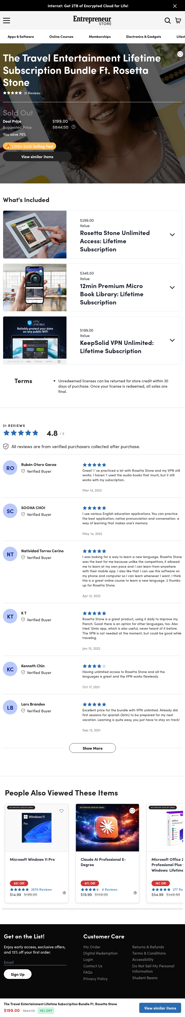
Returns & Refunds (148, 946)
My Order (91, 946)
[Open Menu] (8, 20)
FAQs (87, 972)
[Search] (167, 20)
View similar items (37, 156)
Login (88, 959)
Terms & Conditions (149, 953)
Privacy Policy (95, 978)
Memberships (100, 36)
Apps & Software (21, 36)
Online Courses (61, 36)
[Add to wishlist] (180, 54)
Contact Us (92, 965)
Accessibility (142, 959)
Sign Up (18, 974)
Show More (93, 748)
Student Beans (145, 977)
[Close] (175, 6)
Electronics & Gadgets (143, 36)
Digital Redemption (100, 953)
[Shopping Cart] (178, 20)
